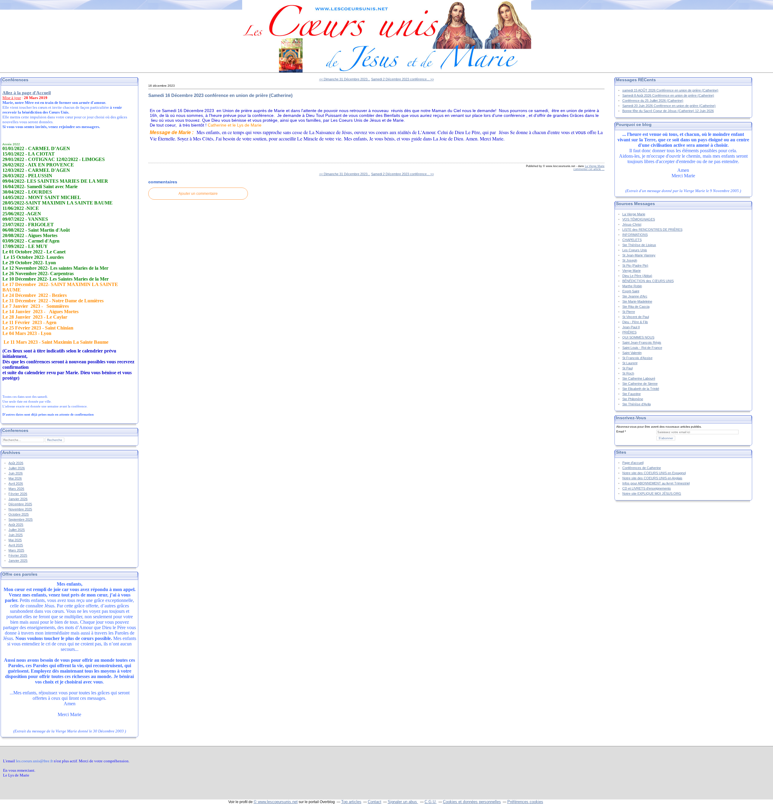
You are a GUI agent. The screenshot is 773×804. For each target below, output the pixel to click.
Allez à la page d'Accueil (26, 92)
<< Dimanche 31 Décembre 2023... (344, 79)
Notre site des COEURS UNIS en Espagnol (654, 473)
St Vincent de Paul (635, 317)
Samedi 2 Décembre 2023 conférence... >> (402, 79)
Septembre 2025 (20, 519)
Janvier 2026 (17, 499)
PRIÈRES (629, 332)
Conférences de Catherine (641, 468)
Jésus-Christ (631, 224)
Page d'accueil (632, 463)
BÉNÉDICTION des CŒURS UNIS (648, 281)
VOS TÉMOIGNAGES (638, 219)
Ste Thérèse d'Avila (636, 404)
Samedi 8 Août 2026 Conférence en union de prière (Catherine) (668, 95)
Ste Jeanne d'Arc (634, 296)
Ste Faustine (631, 394)
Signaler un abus (403, 801)
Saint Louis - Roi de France (642, 347)
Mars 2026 (16, 488)
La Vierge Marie (595, 166)
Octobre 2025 (18, 514)
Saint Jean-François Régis (641, 342)
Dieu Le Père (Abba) (637, 276)
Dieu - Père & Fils (635, 322)
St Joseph (629, 260)
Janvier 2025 (17, 560)
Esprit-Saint (630, 291)
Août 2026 (15, 463)
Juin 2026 (15, 473)
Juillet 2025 (16, 530)
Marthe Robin (632, 286)
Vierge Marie (631, 270)
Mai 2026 (15, 478)
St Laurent (629, 363)
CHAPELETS (632, 240)
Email (620, 431)
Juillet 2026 (16, 468)
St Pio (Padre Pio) (635, 265)
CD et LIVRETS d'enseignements (646, 488)
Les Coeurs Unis (634, 250)
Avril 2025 (15, 545)
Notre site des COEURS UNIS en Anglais (652, 478)
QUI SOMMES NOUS (638, 337)
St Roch (628, 373)
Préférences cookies (525, 801)
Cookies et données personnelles (472, 801)
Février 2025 (17, 555)
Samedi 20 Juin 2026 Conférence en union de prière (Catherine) (669, 106)
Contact (374, 801)
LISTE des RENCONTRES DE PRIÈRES (652, 229)
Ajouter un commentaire (198, 193)
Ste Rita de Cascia (636, 306)
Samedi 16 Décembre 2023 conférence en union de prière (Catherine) (220, 95)
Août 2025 (15, 524)
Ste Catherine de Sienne (640, 383)
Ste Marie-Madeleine (637, 301)
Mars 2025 (16, 550)
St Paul (627, 368)
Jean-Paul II (631, 327)
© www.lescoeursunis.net (276, 801)
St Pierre (628, 312)
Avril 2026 (15, 483)
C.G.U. (431, 801)
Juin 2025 (15, 535)
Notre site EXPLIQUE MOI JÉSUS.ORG (651, 493)
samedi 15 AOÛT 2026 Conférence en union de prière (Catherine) (670, 90)
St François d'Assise (637, 358)
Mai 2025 (15, 540)
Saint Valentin (632, 353)
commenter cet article (587, 169)
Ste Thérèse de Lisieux (639, 245)
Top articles (351, 801)
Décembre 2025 (20, 504)
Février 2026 (17, 494)
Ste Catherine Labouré (638, 378)
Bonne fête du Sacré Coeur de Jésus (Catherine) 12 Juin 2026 (668, 111)
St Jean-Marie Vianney (639, 255)
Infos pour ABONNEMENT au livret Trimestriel (656, 483)
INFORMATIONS (635, 234)
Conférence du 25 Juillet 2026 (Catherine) (652, 100)
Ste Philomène (632, 399)
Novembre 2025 (20, 509)
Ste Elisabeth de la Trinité (640, 389)
